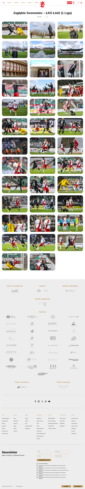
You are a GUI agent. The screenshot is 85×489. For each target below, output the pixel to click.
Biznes (16, 2)
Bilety (10, 2)
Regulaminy (27, 428)
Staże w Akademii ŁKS (41, 433)
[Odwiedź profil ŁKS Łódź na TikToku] (46, 401)
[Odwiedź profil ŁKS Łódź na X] (42, 401)
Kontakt (38, 438)
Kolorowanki (73, 433)
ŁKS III (38, 425)
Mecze (30, 2)
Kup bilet (78, 486)
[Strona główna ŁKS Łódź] (42, 4)
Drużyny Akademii (40, 428)
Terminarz (15, 423)
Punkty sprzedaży (28, 425)
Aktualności (16, 420)
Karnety (26, 420)
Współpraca (62, 425)
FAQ (26, 423)
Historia (3, 423)
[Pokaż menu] (4, 2)
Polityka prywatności (19, 486)
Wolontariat (73, 428)
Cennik (26, 418)
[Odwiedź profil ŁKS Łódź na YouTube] (49, 401)
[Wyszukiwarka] (78, 2)
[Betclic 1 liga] (71, 2)
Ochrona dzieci (5, 433)
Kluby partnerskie (40, 436)
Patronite (73, 431)
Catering (15, 431)
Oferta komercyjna (52, 420)
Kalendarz (4, 425)
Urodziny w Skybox (52, 428)
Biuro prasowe (63, 418)
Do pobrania (62, 420)
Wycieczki (73, 420)
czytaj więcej (40, 466)
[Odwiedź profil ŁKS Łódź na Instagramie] (39, 401)
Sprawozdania (5, 431)
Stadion (3, 428)
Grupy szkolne (74, 423)
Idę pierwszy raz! (74, 418)
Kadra (15, 418)
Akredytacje (62, 423)
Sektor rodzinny (74, 425)
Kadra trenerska (40, 420)
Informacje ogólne (5, 418)
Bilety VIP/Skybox (51, 418)
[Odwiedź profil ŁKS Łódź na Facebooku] (35, 401)
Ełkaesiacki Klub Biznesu (53, 423)
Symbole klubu (5, 420)
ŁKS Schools (39, 431)
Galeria (15, 428)
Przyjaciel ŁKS (51, 425)
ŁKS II (38, 423)
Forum (36, 2)
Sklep (23, 2)
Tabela (15, 425)
